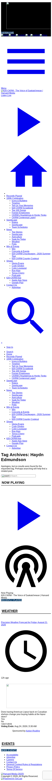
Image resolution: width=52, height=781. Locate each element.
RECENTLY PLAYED (11, 600)
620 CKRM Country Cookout (25, 258)
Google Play (17, 282)
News (9, 229)
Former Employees (21, 213)
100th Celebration (14, 198)
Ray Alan (16, 270)
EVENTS (8, 743)
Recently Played (14, 196)
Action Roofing (33, 731)
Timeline (16, 203)
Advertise (16, 287)
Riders (15, 222)
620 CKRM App (13, 278)
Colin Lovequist (19, 268)
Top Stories (17, 232)
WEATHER (10, 611)
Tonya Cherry (18, 273)
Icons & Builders (19, 201)
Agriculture (17, 237)
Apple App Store (19, 280)
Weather (16, 242)
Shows (9, 261)
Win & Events (12, 246)
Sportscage (11, 220)
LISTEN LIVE (7, 33)
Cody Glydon (18, 266)
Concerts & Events (20, 251)
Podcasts (16, 275)
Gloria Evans (18, 263)
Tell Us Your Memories (22, 205)
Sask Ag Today (19, 239)
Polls (14, 244)
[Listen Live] (26, 514)
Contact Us (11, 285)
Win (13, 249)
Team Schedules (20, 227)
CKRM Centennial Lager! (24, 217)
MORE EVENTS (9, 750)
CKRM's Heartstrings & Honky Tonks (29, 215)
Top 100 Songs (19, 210)
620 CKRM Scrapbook (22, 208)
